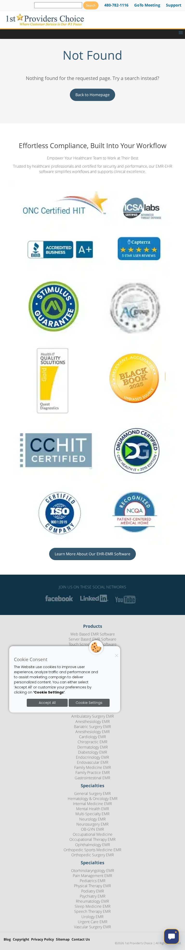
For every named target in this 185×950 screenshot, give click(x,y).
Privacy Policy (42, 939)
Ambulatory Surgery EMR (92, 716)
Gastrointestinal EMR (92, 777)
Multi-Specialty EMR (92, 813)
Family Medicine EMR (92, 767)
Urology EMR (92, 916)
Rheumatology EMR (92, 901)
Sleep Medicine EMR (93, 906)
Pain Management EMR (92, 875)
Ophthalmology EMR (92, 844)
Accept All (47, 702)
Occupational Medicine (92, 834)
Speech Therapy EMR (92, 911)
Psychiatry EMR (93, 896)
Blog (7, 939)
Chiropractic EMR (92, 741)
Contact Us (81, 939)
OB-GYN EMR (92, 829)
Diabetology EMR (92, 752)
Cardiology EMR (92, 736)
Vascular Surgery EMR (92, 926)
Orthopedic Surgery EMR (92, 854)
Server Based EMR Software (92, 639)
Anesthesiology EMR (92, 721)
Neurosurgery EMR (92, 824)
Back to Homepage (92, 94)
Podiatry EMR (92, 891)
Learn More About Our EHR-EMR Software (92, 554)
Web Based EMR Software (92, 634)
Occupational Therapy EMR (92, 839)
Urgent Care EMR (92, 921)
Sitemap (63, 939)
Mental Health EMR (92, 808)
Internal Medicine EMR (92, 803)
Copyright (21, 939)
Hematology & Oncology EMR (93, 798)
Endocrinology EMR (92, 757)
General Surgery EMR (92, 793)
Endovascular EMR (92, 762)
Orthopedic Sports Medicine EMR (92, 849)
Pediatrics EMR (93, 880)
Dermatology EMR (92, 747)
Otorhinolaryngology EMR (92, 870)
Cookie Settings (89, 702)
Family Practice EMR (92, 772)
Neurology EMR (92, 819)
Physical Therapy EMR (92, 885)
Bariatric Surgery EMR (92, 726)
